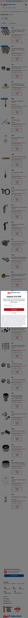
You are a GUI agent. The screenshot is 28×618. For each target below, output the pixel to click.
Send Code (14, 309)
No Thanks (14, 312)
